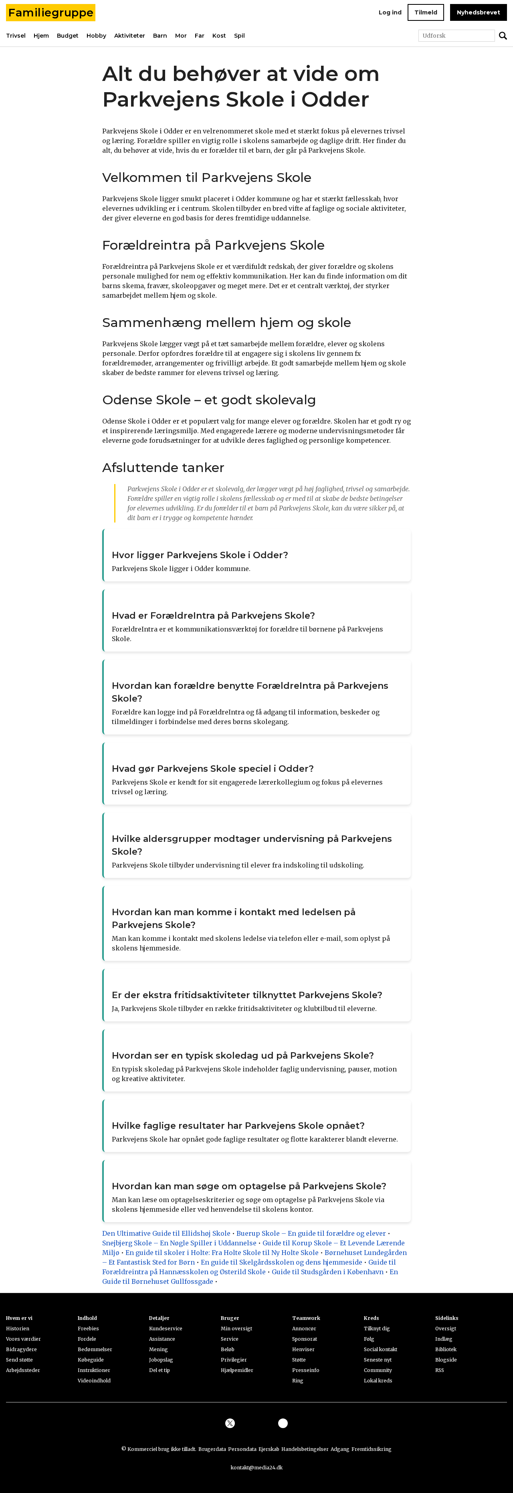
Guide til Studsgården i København (328, 1272)
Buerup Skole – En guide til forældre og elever (311, 1233)
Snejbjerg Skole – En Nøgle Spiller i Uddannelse (179, 1243)
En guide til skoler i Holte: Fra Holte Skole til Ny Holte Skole (222, 1253)
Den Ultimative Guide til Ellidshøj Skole (166, 1233)
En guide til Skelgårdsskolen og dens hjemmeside (281, 1262)
